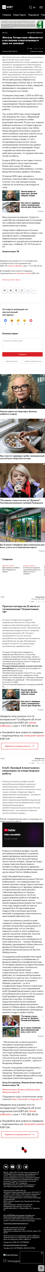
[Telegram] (10, 290)
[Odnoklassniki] (19, 1166)
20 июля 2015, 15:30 (38, 599)
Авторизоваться (12, 361)
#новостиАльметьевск (28, 1089)
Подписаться (31, 1260)
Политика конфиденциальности (15, 1223)
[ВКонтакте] (4, 290)
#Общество (39, 758)
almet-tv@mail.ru (15, 266)
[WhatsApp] (22, 290)
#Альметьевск (9, 1089)
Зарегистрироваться (33, 361)
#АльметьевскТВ (11, 1092)
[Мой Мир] (27, 290)
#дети (18, 280)
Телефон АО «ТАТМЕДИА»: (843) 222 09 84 (19, 1248)
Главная (6, 14)
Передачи (33, 14)
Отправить (22, 354)
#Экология (40, 597)
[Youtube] (12, 1166)
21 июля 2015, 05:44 (9, 51)
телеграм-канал (23, 273)
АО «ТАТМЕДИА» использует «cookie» (17, 1215)
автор (4, 33)
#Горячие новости (35, 33)
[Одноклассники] (16, 290)
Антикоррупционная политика (15, 1245)
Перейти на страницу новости (17, 746)
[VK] (5, 1166)
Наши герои (19, 14)
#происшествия (8, 280)
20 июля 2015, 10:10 (38, 760)
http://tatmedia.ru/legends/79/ (27, 1099)
